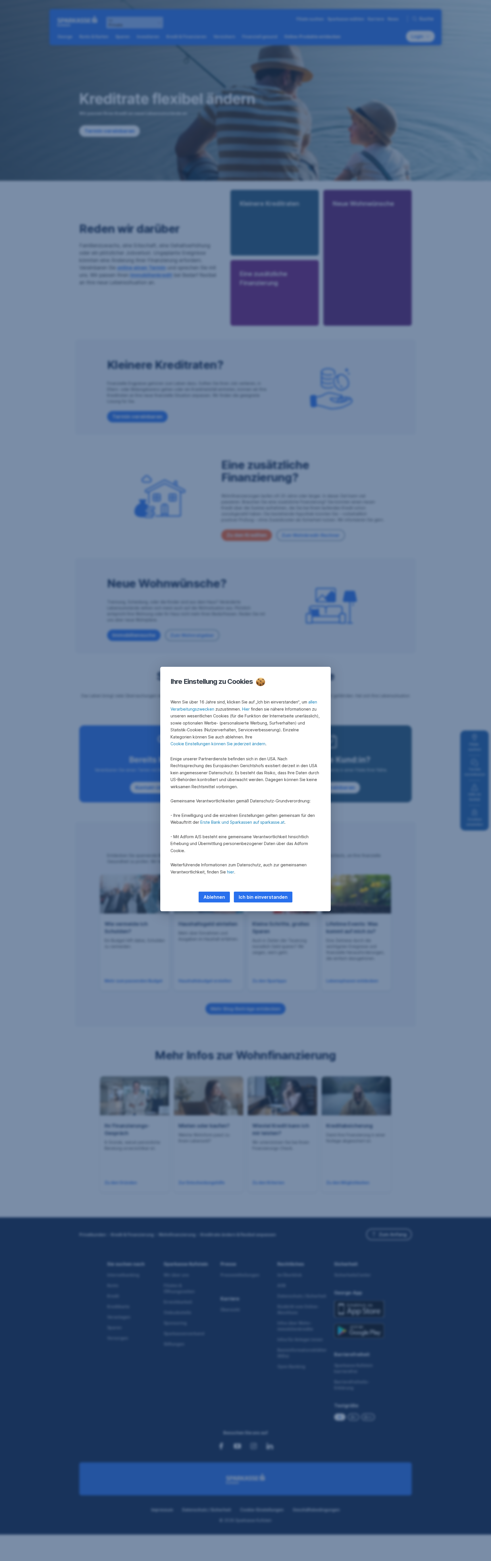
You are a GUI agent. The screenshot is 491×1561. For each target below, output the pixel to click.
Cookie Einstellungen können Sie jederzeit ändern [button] (217, 743)
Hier (246, 709)
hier (230, 871)
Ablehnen (214, 897)
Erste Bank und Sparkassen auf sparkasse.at (242, 822)
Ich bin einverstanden (263, 897)
